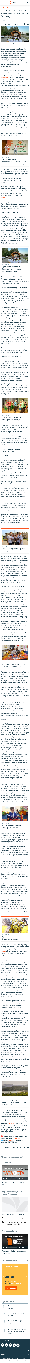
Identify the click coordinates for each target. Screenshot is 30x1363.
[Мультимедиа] (10, 1361)
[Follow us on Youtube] (6, 1345)
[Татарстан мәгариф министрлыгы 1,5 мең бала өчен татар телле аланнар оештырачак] (15, 147)
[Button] (8, 24)
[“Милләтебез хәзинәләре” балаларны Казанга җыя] (15, 405)
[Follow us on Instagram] (10, 1345)
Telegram (11, 1140)
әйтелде (3, 951)
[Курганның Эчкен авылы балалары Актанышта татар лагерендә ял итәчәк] (15, 255)
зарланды (4, 197)
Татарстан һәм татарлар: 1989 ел (15, 1168)
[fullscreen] (26, 1178)
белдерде (11, 1123)
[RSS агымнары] (18, 1345)
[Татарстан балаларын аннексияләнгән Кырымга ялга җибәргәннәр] (15, 1088)
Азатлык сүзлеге (9, 1260)
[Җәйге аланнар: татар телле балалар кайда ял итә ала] (15, 813)
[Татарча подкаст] (3, 1361)
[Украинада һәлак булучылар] (15, 1204)
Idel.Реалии (18, 1361)
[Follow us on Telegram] (14, 1345)
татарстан (4, 7)
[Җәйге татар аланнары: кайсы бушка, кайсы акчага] (15, 925)
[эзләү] (26, 1361)
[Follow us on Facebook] (2, 1345)
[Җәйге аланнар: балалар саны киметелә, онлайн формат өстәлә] (15, 652)
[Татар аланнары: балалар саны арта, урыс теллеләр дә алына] (15, 537)
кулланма (17, 1138)
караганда (4, 77)
